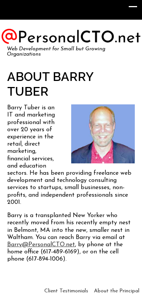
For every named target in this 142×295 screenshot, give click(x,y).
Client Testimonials (66, 291)
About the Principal (116, 291)
